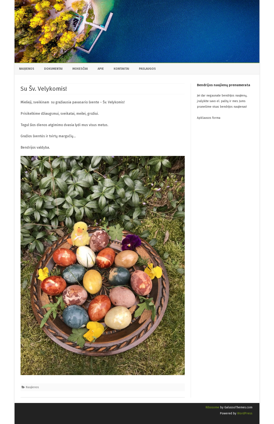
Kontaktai (121, 69)
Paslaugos (147, 69)
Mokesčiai (80, 69)
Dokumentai (53, 69)
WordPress (244, 413)
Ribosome (212, 407)
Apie (101, 69)
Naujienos (26, 69)
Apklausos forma (208, 118)
